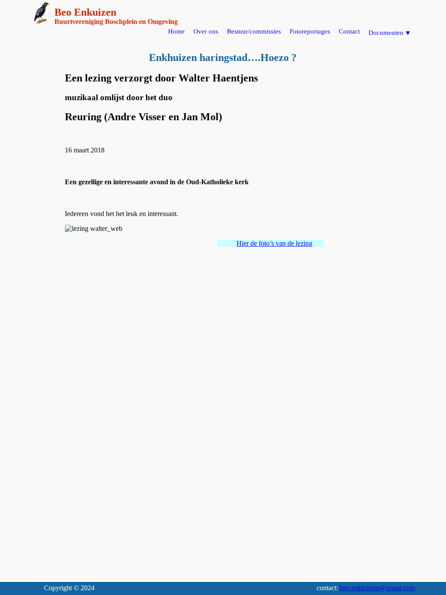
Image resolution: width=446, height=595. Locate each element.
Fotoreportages (310, 31)
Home (176, 31)
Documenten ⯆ (389, 32)
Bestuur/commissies (254, 31)
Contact (349, 31)
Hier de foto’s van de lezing (274, 243)
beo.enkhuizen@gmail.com (377, 588)
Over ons (205, 31)
